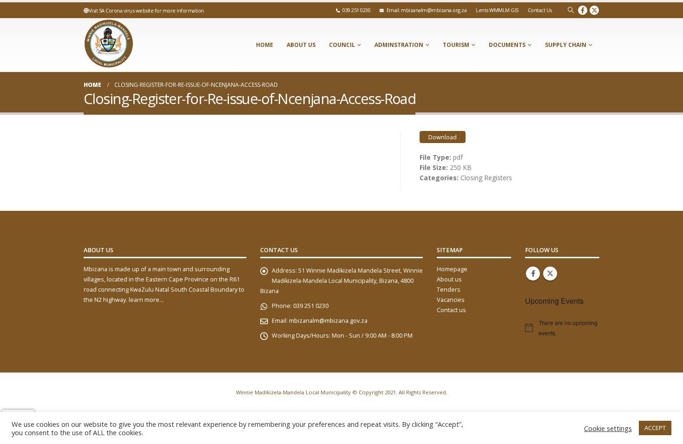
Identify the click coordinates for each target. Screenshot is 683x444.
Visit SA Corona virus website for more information (146, 10)
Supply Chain (565, 45)
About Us (301, 45)
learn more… (146, 300)
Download (442, 137)
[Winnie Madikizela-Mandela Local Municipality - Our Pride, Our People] (142, 45)
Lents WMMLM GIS (497, 10)
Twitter (550, 274)
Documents (507, 45)
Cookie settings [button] (608, 428)
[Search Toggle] (570, 10)
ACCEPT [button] (655, 428)
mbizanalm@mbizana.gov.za (328, 321)
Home (264, 45)
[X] (594, 10)
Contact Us (540, 10)
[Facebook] (582, 10)
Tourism (456, 45)
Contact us (451, 310)
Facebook (533, 274)
